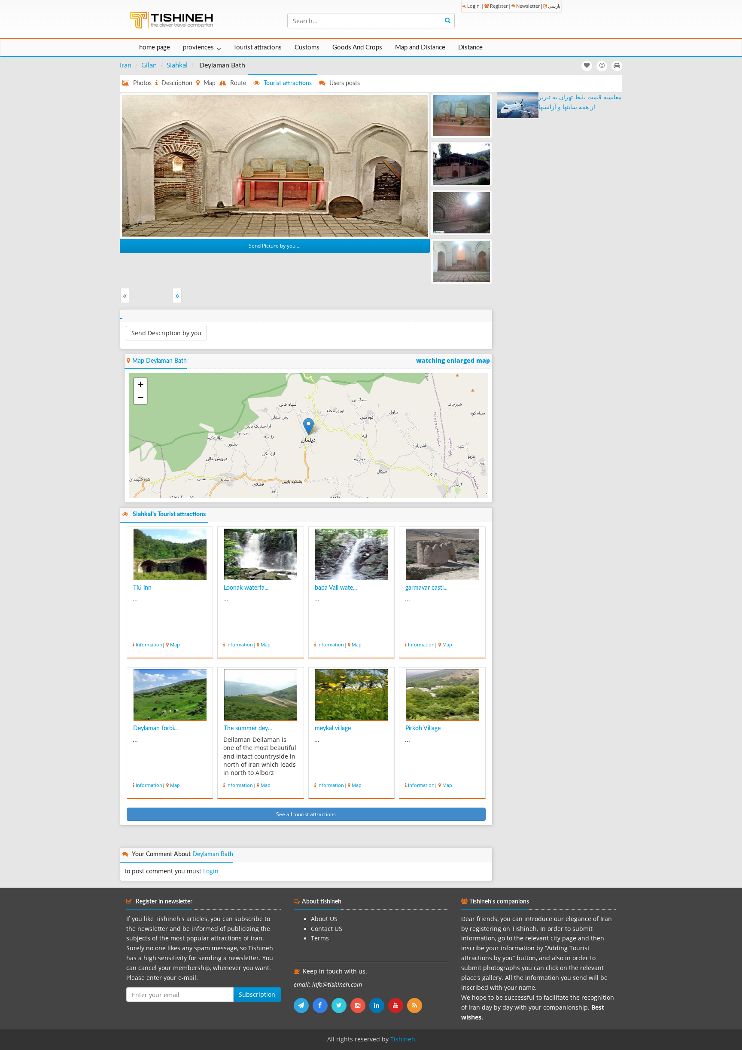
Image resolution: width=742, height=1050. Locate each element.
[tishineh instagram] (359, 1005)
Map (175, 644)
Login (473, 6)
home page (154, 47)
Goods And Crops (357, 47)
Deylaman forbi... (155, 729)
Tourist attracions (257, 47)
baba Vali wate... (336, 588)
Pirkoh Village (423, 729)
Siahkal (177, 65)
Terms (320, 938)
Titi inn (142, 588)
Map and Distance (420, 47)
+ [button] (140, 384)
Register (499, 6)
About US (324, 919)
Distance (470, 47)
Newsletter (528, 6)
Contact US (326, 929)
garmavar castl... (426, 588)
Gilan (149, 65)
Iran (125, 65)
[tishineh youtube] (397, 1005)
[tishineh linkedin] (378, 1005)
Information (149, 644)
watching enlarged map (453, 360)
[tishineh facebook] (322, 1005)
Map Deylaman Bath (159, 361)
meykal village (333, 729)
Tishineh (402, 1039)
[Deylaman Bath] (275, 165)
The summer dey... (248, 729)
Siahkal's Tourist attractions (169, 514)
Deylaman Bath (212, 854)
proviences (198, 47)
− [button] (140, 397)
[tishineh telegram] (303, 1005)
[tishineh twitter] (340, 1005)
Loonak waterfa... (246, 588)
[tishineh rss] (415, 1005)
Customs (307, 47)
